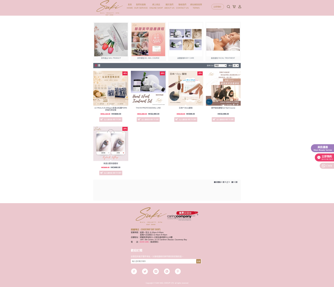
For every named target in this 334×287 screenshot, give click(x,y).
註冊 (198, 261)
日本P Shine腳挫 (186, 108)
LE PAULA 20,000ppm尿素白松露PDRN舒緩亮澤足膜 (110, 109)
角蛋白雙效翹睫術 (110, 163)
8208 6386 (144, 242)
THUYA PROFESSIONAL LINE (148, 108)
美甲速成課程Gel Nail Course (223, 108)
